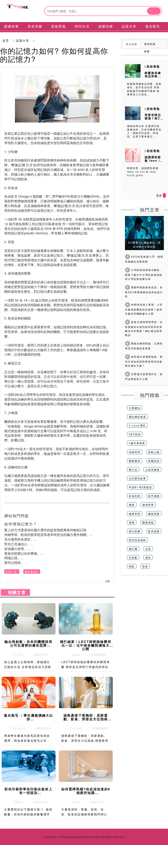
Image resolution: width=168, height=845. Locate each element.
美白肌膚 (134, 531)
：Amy (73, 802)
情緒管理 (134, 452)
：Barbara (16, 728)
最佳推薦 (131, 44)
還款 (148, 557)
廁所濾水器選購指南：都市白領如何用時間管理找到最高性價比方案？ (144, 361)
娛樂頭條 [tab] (105, 26)
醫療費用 (134, 460)
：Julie (16, 654)
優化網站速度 (137, 416)
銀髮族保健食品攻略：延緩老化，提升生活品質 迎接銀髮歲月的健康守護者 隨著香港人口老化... (144, 89)
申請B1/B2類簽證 (140, 487)
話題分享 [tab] (129, 26)
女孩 (148, 548)
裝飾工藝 (154, 452)
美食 (145, 566)
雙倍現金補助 (137, 540)
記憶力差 (11, 571)
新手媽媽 (154, 496)
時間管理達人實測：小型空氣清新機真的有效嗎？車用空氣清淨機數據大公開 (144, 309)
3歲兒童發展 (137, 443)
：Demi (16, 802)
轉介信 (133, 469)
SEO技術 (135, 434)
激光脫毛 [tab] (152, 26)
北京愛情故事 (137, 478)
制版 (132, 566)
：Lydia (73, 654)
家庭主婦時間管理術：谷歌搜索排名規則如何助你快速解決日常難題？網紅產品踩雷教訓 (144, 328)
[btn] (154, 11)
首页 (5, 40)
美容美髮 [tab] (35, 26)
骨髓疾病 (154, 460)
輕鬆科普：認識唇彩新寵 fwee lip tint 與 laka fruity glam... (143, 171)
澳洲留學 (148, 504)
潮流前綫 (150, 44)
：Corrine (73, 728)
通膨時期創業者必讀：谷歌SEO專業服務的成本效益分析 (144, 291)
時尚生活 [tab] (82, 26)
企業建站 (134, 408)
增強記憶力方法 (24, 165)
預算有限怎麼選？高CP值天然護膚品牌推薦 (153, 120)
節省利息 (134, 496)
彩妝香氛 (153, 66)
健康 (132, 504)
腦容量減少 (32, 571)
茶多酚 (133, 557)
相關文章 (15, 592)
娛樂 (147, 51)
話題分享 (22, 40)
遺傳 (132, 522)
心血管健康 (152, 469)
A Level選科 (137, 425)
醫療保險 (148, 522)
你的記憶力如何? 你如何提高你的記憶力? (54, 54)
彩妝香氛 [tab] (58, 26)
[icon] (164, 195)
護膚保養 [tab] (11, 26)
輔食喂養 (154, 513)
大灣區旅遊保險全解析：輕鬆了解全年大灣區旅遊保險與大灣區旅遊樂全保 (144, 274)
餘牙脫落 (154, 531)
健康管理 (134, 513)
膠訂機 (133, 548)
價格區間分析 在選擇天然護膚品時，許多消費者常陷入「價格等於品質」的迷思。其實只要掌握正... (144, 131)
